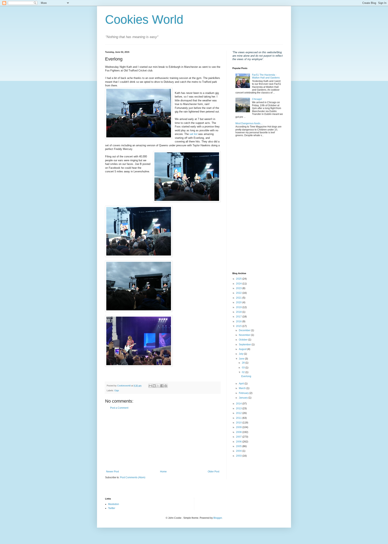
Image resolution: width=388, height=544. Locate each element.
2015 (239, 326)
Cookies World (144, 19)
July (241, 353)
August (243, 349)
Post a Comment (119, 407)
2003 (239, 455)
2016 (239, 321)
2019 (239, 307)
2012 (239, 413)
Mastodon (113, 504)
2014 (239, 403)
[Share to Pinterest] (166, 386)
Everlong (246, 376)
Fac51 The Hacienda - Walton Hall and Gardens (266, 76)
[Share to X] (158, 386)
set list (194, 134)
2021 (239, 297)
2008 (239, 432)
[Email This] (150, 386)
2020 (239, 302)
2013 (239, 408)
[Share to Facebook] (162, 386)
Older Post (213, 471)
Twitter (111, 508)
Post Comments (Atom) (132, 477)
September (245, 344)
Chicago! (257, 99)
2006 (239, 441)
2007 (239, 436)
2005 (239, 446)
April (242, 383)
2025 (239, 278)
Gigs (116, 390)
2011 (239, 418)
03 (243, 367)
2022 (239, 293)
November (245, 335)
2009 (239, 427)
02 (243, 372)
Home (163, 471)
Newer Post (112, 471)
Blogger (217, 517)
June (242, 358)
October (243, 339)
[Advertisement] (162, 440)
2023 (239, 288)
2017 (239, 316)
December (245, 330)
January (243, 397)
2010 (239, 422)
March (242, 388)
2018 (239, 312)
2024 (239, 283)
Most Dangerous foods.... (249, 123)
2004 (239, 451)
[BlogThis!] (154, 386)
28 (243, 362)
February (244, 393)
